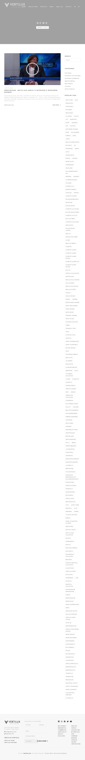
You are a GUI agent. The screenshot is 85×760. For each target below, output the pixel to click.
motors (72, 126)
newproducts (70, 670)
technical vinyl (71, 328)
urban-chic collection (69, 396)
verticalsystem (71, 485)
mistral (76, 192)
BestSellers (70, 436)
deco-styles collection (70, 534)
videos (68, 594)
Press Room (68, 73)
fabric (68, 325)
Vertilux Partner (10, 742)
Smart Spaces (70, 634)
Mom (67, 392)
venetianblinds (71, 446)
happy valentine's (72, 344)
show (67, 122)
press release (9, 105)
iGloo (76, 370)
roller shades (70, 347)
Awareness (69, 577)
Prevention (69, 679)
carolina (69, 192)
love (75, 508)
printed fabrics (71, 189)
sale (76, 100)
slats (67, 151)
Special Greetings (70, 81)
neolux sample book (72, 142)
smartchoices (70, 433)
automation (70, 660)
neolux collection (72, 286)
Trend (74, 442)
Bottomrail (69, 495)
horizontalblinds (72, 462)
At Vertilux (68, 86)
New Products (69, 83)
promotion (69, 103)
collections (70, 568)
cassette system (71, 196)
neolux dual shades (72, 279)
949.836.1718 (10, 733)
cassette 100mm (71, 249)
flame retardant (71, 367)
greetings (69, 370)
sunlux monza (70, 296)
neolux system (71, 289)
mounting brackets (72, 199)
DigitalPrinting (71, 439)
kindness (69, 511)
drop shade (69, 312)
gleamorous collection (70, 555)
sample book (70, 155)
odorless (69, 420)
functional (69, 452)
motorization (70, 654)
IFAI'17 (67, 442)
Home (24, 6)
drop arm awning (71, 305)
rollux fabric (70, 218)
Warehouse (69, 676)
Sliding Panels (70, 385)
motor (68, 650)
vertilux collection (72, 273)
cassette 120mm (71, 253)
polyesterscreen (71, 413)
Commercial (62, 730)
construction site (72, 322)
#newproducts (71, 666)
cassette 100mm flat (72, 261)
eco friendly (70, 647)
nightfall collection (69, 585)
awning (74, 299)
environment (70, 641)
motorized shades (72, 129)
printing (68, 176)
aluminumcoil (70, 449)
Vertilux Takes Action (70, 618)
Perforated (70, 468)
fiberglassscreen (72, 416)
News (52, 6)
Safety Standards (72, 686)
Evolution (69, 574)
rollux (68, 270)
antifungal (69, 106)
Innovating (69, 526)
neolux (68, 233)
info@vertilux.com (11, 731)
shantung (69, 202)
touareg (68, 183)
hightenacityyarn (72, 429)
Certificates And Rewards (72, 78)
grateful (69, 508)
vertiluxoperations (72, 604)
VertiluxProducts (72, 663)
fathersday (69, 400)
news (67, 607)
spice (67, 132)
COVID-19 (68, 622)
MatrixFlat (69, 488)
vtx (67, 119)
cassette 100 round (72, 209)
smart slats (70, 161)
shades (74, 158)
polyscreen (75, 132)
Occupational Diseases (70, 693)
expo (74, 135)
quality (68, 407)
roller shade (70, 205)
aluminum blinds (71, 179)
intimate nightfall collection (72, 563)
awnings (74, 122)
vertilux (68, 338)
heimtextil (73, 119)
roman (68, 158)
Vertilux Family (71, 571)
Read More (56, 105)
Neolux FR (69, 357)
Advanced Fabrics (72, 354)
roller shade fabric (72, 212)
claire (68, 240)
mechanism (69, 113)
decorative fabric (72, 237)
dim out (68, 544)
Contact (68, 6)
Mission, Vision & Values (74, 740)
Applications (33, 6)
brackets (69, 559)
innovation (69, 225)
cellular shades (71, 614)
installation (70, 498)
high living (69, 100)
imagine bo (69, 148)
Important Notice (71, 611)
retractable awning (72, 302)
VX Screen (69, 360)
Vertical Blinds (71, 388)
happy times (75, 505)
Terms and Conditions (60, 753)
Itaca (67, 505)
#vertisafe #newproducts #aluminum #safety (72, 477)
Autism (68, 379)
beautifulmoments (72, 410)
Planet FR (75, 379)
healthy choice (71, 529)
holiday (68, 538)
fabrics (68, 135)
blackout (69, 145)
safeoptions (70, 482)
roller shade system (70, 229)
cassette (69, 246)
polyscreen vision (72, 403)
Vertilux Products (70, 89)
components (70, 541)
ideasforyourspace (72, 458)
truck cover (70, 318)
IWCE (67, 351)
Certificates (76, 744)
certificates (70, 276)
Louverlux (69, 465)
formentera (70, 164)
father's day (70, 186)
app (67, 126)
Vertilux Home (9, 740)
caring (76, 511)
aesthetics (69, 455)
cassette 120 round (72, 222)
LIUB (76, 577)
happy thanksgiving (72, 341)
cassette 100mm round (71, 257)
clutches (69, 116)
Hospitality (62, 732)
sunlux (68, 292)
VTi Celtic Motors (71, 514)
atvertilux (69, 673)
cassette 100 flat (71, 215)
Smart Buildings (71, 637)
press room (69, 601)
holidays (69, 581)
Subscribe (42, 741)
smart (77, 148)
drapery (76, 176)
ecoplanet (69, 168)
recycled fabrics (71, 548)
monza (68, 299)
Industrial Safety (72, 683)
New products (70, 501)
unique (73, 392)
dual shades (70, 283)
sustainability (70, 644)
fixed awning (70, 309)
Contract (69, 382)
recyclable (69, 423)
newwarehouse (71, 626)
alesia (68, 138)
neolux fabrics (71, 243)
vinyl (67, 331)
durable (68, 426)
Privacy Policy (49, 753)
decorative (69, 364)
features (69, 109)
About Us (59, 6)
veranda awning (71, 315)
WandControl (70, 492)
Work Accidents (71, 689)
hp (75, 145)
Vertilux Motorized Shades (72, 630)
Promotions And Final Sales (73, 75)
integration (70, 657)
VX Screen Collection (69, 374)
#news (68, 518)
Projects (43, 6)
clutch (76, 116)
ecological (69, 551)
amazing (76, 407)
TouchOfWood (70, 471)
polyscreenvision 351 (72, 172)
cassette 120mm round (71, 265)
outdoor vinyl (71, 335)
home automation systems (71, 522)
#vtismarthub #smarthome (70, 590)
